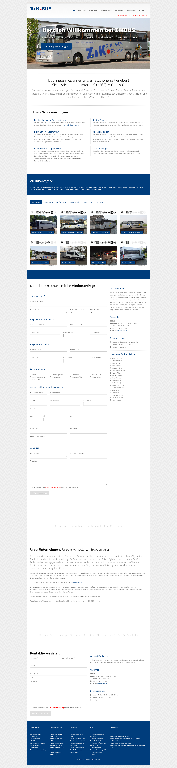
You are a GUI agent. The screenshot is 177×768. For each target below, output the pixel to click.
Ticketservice (96, 375)
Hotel (34, 375)
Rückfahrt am (69, 357)
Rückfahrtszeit (97, 357)
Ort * (72, 416)
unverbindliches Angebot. (70, 125)
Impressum (73, 727)
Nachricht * (36, 461)
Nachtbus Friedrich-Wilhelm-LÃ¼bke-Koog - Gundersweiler (128, 745)
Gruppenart (36, 453)
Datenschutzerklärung (53, 487)
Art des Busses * (37, 301)
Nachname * (54, 400)
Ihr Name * (34, 658)
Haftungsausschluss (56, 727)
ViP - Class (99, 202)
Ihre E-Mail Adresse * (39, 436)
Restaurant (36, 380)
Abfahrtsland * (77, 325)
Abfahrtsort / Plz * (38, 325)
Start (74, 10)
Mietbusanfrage (106, 10)
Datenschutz (114, 727)
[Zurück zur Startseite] (41, 8)
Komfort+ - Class (75, 202)
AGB (91, 727)
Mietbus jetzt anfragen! (56, 46)
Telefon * (34, 428)
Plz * (45, 416)
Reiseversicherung (38, 377)
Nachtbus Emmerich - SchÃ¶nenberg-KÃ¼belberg (125, 739)
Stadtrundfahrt (77, 377)
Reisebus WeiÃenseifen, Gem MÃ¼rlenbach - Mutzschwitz (77, 750)
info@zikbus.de (122, 331)
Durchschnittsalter (77, 453)
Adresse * (33, 408)
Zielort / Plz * (36, 350)
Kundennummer (37, 393)
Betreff (32, 666)
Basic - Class (48, 202)
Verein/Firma (56, 393)
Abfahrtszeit (96, 333)
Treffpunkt (35, 333)
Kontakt (142, 10)
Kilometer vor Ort (97, 309)
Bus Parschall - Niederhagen (38, 750)
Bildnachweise (34, 727)
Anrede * (33, 400)
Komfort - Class (61, 202)
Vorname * (87, 400)
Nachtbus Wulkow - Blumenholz (119, 736)
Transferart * (36, 309)
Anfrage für (34, 674)
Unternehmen (120, 10)
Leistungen (82, 10)
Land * (32, 416)
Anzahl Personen (78, 309)
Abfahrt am (69, 333)
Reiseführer (76, 375)
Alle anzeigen (36, 202)
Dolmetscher (96, 377)
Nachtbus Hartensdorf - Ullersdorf (120, 743)
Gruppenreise (77, 582)
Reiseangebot (132, 10)
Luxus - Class (88, 202)
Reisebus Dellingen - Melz (77, 739)
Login (111, 748)
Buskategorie (93, 10)
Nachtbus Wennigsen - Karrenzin (120, 741)
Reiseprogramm (57, 375)
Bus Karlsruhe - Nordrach (37, 743)
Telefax (74, 428)
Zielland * (75, 350)
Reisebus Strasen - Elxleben (78, 741)
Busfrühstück (56, 377)
